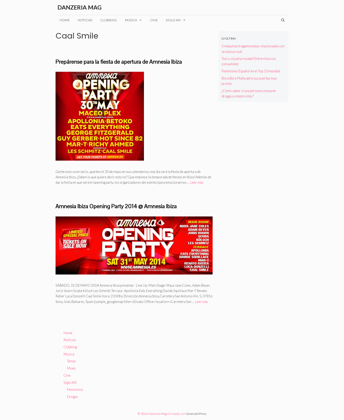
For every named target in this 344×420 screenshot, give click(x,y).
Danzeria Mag (80, 7)
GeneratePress (196, 413)
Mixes (71, 368)
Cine (154, 20)
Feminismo (75, 389)
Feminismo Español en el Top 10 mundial (251, 71)
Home (65, 20)
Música (131, 20)
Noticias (85, 20)
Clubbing (108, 20)
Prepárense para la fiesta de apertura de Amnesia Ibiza (119, 61)
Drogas (72, 397)
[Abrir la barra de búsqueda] (282, 20)
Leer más (196, 182)
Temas (71, 361)
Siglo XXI (173, 20)
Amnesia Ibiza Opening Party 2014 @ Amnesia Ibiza (116, 206)
